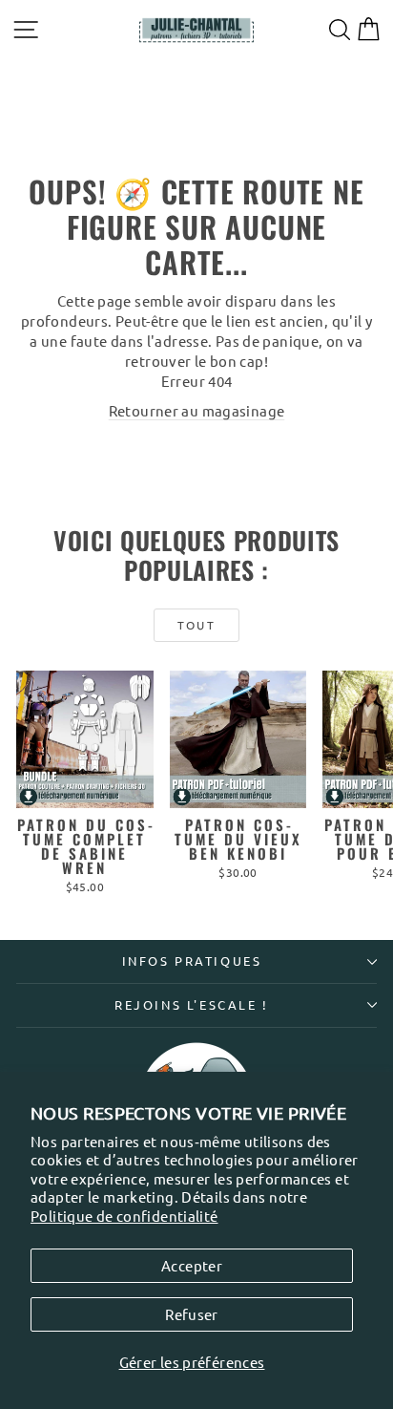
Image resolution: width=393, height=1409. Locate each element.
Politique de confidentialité (124, 1215)
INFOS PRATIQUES (192, 960)
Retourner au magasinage (197, 410)
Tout (197, 624)
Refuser (191, 1314)
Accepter (191, 1265)
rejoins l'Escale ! (191, 1004)
